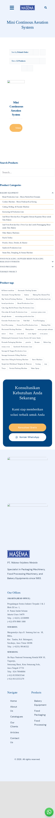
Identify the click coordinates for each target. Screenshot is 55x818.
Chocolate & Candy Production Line (14, 312)
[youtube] (33, 768)
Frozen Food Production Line (27, 325)
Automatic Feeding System (27, 290)
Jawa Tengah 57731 (15, 668)
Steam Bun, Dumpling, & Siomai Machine (17, 253)
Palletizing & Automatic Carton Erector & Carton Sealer (21, 338)
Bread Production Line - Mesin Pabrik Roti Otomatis (21, 197)
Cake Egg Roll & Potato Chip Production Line (18, 308)
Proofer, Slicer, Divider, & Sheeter (14, 243)
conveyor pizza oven (38, 312)
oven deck (20, 334)
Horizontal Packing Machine (12, 329)
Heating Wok (45, 325)
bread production (8, 303)
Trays (4, 368)
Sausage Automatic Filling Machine (14, 355)
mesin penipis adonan (45, 329)
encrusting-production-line (24, 316)
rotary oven (6, 347)
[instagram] (27, 768)
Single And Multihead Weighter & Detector (17, 364)
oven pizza (44, 334)
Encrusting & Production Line (13, 212)
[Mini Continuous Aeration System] (16, 89)
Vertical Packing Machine (18, 368)
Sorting (38, 364)
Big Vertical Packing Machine (12, 299)
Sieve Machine (37, 359)
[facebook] (22, 768)
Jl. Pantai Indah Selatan (17, 611)
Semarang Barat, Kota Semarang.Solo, (23, 664)
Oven (11, 334)
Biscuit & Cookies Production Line (38, 299)
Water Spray (35, 368)
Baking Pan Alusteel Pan (41, 295)
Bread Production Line (25, 303)
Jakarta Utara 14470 (15, 614)
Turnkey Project (8, 272)
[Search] (45, 7)
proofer (28, 342)
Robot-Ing (47, 342)
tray (45, 364)
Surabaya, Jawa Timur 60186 (19, 643)
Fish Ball (26, 320)
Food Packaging (39, 320)
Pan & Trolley (7, 238)
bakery (26, 295)
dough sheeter (6, 316)
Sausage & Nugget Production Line (14, 351)
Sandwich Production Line (11, 248)
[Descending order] (42, 52)
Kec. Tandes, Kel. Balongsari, (20, 639)
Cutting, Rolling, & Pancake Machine (15, 207)
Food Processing (8, 267)
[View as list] (30, 68)
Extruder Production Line (11, 320)
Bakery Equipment (9, 193)
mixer (4, 334)
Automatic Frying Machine (11, 295)
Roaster (37, 342)
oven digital (32, 334)
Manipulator (29, 329)
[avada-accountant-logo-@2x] (27, 6)
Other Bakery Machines (11, 233)
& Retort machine (8, 290)
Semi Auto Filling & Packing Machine (15, 359)
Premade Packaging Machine (12, 342)
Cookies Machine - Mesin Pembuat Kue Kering (19, 202)
